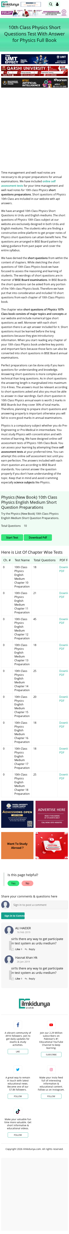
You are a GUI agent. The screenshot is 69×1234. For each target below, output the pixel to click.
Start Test (12, 537)
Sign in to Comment (15, 915)
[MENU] (65, 4)
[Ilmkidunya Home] (10, 4)
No (27, 883)
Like (18, 1051)
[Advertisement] (34, 126)
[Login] (57, 4)
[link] (31, 4)
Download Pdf (38, 537)
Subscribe (51, 1054)
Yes (13, 883)
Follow (18, 1096)
